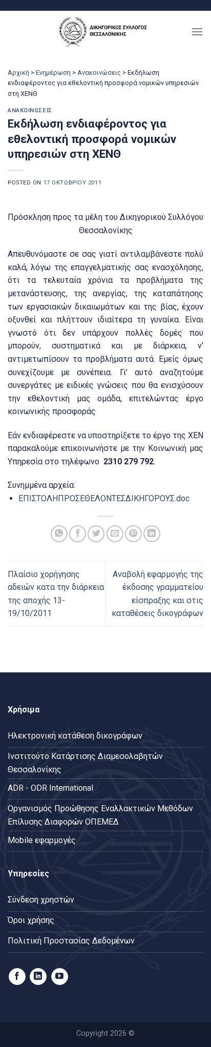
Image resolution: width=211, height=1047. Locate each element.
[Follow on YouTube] (59, 977)
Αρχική (18, 72)
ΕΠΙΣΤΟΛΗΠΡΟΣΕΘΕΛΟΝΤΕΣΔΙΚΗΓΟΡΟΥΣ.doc (103, 498)
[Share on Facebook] (77, 533)
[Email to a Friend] (115, 533)
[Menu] (197, 31)
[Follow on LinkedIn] (38, 977)
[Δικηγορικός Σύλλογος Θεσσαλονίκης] (105, 31)
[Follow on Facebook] (17, 977)
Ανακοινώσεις (99, 72)
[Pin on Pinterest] (133, 533)
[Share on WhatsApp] (59, 533)
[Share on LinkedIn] (151, 533)
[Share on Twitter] (96, 533)
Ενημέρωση (53, 72)
